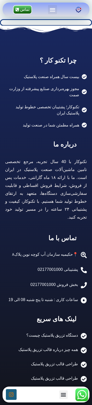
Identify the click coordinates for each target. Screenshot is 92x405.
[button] (52, 9)
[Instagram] (11, 394)
